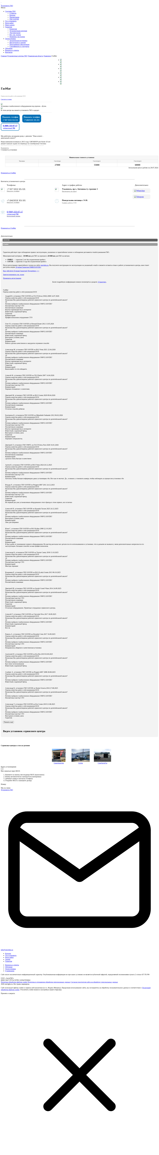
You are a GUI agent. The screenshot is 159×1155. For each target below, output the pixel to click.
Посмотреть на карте (69, 191)
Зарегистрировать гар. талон (13, 274)
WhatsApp (140, 191)
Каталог (8, 953)
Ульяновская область (35, 56)
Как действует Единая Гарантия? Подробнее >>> (21, 271)
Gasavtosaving (59, 763)
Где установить (10, 955)
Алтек (80, 763)
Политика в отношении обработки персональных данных (49, 982)
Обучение (8, 967)
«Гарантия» (102, 282)
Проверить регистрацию (12, 278)
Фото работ (9, 957)
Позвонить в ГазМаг (8, 173)
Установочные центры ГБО (17, 56)
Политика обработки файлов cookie (14, 982)
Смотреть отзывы (6, 99)
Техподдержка (10, 969)
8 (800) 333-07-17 (15, 213)
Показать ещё (8, 722)
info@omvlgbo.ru (7, 950)
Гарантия (8, 961)
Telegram (140, 197)
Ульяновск (47, 56)
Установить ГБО (7, 6)
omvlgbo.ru (44, 265)
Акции (7, 959)
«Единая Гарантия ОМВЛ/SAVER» (28, 267)
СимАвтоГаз (102, 763)
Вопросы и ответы (12, 965)
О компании (9, 971)
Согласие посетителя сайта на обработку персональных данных (94, 982)
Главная (4, 56)
